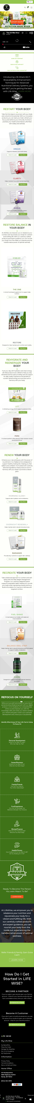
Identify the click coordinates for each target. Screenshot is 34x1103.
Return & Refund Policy (8, 1065)
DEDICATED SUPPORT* (17, 64)
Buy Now (23, 155)
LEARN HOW (17, 960)
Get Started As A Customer (17, 1024)
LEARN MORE (24, 91)
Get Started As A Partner (17, 1002)
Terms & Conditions (7, 1063)
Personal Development (17, 740)
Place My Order (6, 1047)
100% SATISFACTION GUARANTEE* (17, 70)
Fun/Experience (17, 806)
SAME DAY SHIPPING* (17, 58)
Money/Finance (17, 829)
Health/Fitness (17, 850)
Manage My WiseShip (8, 1049)
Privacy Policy (5, 1061)
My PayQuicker (6, 1053)
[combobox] (30, 2)
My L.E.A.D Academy (7, 1051)
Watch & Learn (13, 155)
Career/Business (17, 762)
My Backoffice (5, 1045)
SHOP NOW (17, 22)
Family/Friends (17, 784)
